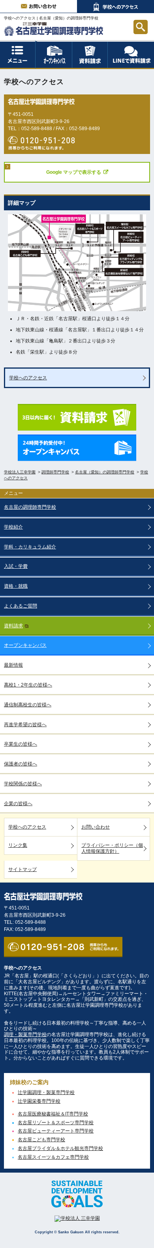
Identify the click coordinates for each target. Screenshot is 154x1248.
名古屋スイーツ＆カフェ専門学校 (53, 1157)
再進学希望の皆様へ (25, 724)
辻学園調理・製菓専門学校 (46, 1092)
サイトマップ (22, 869)
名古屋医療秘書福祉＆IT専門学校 (53, 1114)
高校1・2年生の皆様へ (28, 685)
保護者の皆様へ (20, 764)
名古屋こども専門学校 (41, 1139)
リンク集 (17, 845)
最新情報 (13, 665)
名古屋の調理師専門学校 (30, 507)
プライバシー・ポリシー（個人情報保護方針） (112, 848)
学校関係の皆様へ (23, 783)
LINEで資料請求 (131, 55)
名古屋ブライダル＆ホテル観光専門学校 (60, 1148)
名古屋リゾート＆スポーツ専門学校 (56, 1122)
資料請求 (107, 43)
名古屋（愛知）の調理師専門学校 (68, 18)
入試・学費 (16, 566)
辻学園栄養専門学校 (39, 1101)
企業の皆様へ (18, 803)
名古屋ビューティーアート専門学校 (56, 1131)
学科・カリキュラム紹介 (30, 547)
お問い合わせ (38, 6)
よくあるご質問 (20, 606)
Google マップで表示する (73, 172)
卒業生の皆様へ (20, 744)
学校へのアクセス (115, 6)
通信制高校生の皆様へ (27, 705)
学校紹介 (13, 527)
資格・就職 (16, 586)
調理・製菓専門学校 (25, 1034)
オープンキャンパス (25, 645)
